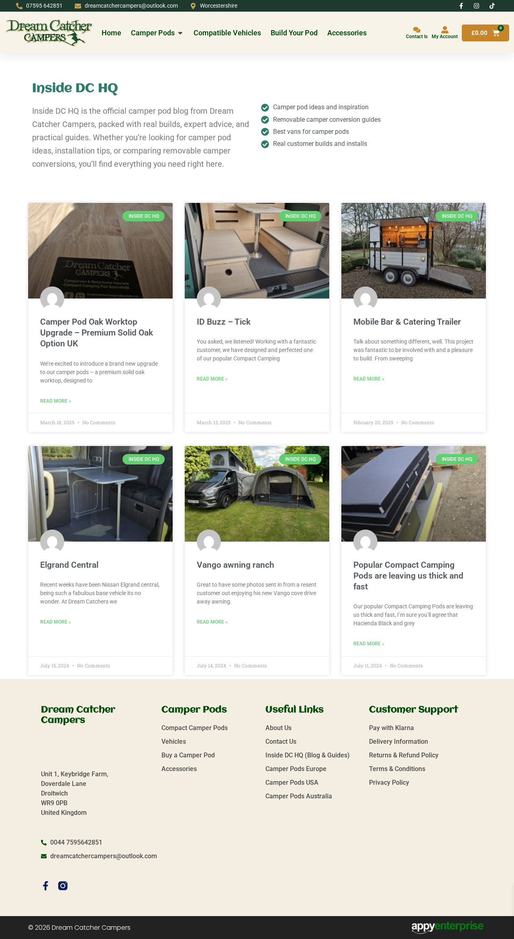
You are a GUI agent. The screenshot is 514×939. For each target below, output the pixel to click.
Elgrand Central (69, 565)
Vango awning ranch (235, 565)
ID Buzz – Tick (224, 322)
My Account (445, 36)
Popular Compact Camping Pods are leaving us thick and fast (408, 576)
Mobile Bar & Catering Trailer (407, 322)
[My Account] (445, 29)
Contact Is (417, 36)
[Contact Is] (416, 29)
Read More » (55, 401)
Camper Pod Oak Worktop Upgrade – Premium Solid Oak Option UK (96, 333)
